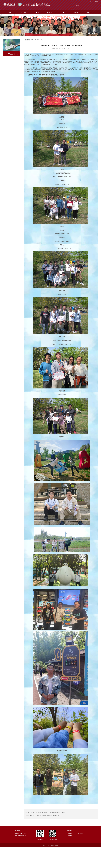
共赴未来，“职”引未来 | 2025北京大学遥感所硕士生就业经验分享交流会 (47, 812)
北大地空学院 (80, 833)
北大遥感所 (70, 835)
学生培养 (76, 12)
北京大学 (70, 833)
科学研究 (36, 12)
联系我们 (89, 12)
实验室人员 (49, 12)
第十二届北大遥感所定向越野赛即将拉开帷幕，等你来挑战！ (45, 815)
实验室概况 (23, 12)
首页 (10, 12)
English (90, 1)
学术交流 (63, 12)
